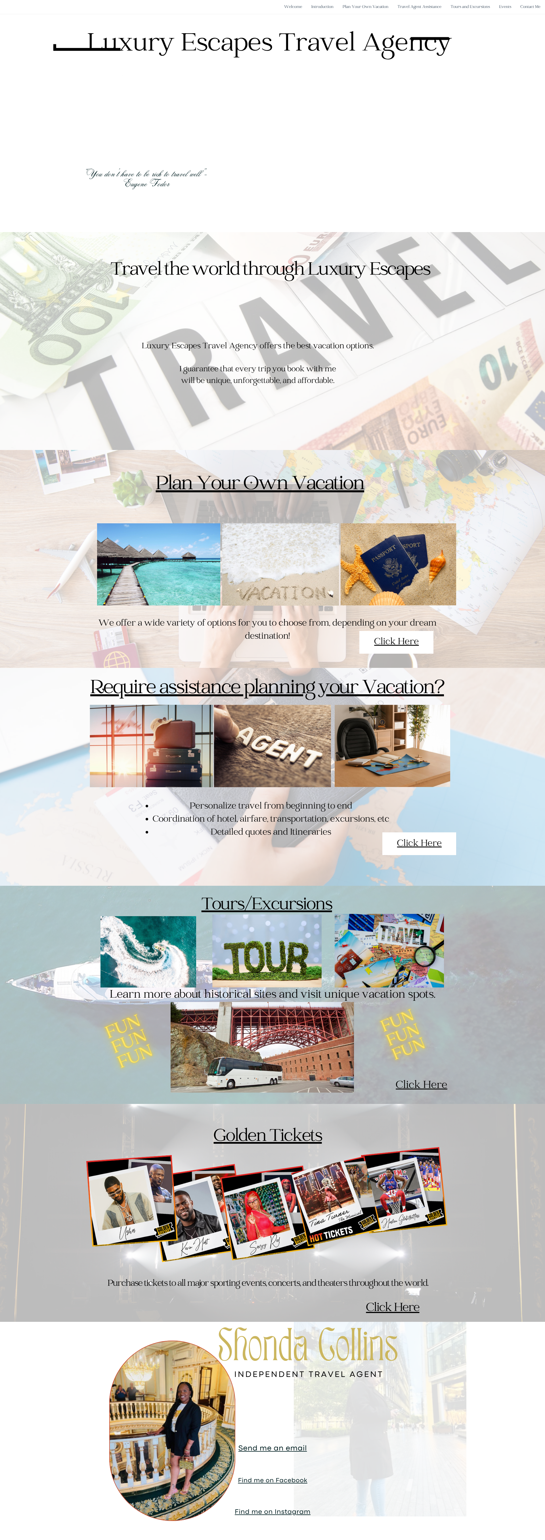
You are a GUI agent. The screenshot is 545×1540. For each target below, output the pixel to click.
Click (409, 1085)
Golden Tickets (267, 1136)
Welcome (293, 7)
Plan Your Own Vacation (366, 7)
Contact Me (530, 7)
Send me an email (272, 1448)
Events (505, 7)
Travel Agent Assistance (420, 7)
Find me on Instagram (273, 1512)
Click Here (419, 843)
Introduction (322, 7)
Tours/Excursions (267, 905)
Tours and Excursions (470, 7)
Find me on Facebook (272, 1480)
